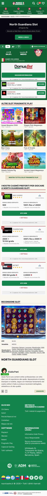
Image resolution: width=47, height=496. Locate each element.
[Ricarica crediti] (7, 46)
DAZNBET (21, 352)
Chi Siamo (5, 409)
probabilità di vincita (27, 493)
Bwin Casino (29, 349)
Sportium (28, 351)
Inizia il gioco (23, 37)
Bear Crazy (5, 148)
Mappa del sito (6, 424)
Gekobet (14, 352)
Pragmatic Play (24, 28)
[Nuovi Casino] (18, 3)
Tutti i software (6, 450)
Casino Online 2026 (18, 12)
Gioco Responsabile (32, 438)
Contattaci (5, 420)
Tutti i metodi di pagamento (35, 411)
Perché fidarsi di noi (8, 417)
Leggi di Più (40, 391)
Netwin (41, 351)
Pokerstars (15, 347)
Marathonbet (36, 347)
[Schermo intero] (3, 46)
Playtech (4, 432)
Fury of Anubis (29, 148)
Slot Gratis (29, 12)
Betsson (22, 347)
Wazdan (4, 436)
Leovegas (28, 347)
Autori (3, 413)
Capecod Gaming (7, 447)
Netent (4, 439)
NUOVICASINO (5, 16)
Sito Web (41, 84)
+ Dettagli (23, 218)
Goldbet (24, 354)
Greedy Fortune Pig (8, 170)
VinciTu (39, 352)
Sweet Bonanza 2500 (9, 125)
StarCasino (20, 349)
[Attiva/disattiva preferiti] (43, 3)
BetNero (21, 351)
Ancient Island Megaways (34, 170)
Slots (12, 16)
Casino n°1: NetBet (40, 12)
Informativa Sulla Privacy (34, 434)
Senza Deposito (6, 12)
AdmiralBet (36, 349)
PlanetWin (33, 352)
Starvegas (15, 351)
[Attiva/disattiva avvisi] (34, 3)
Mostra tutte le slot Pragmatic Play (23, 177)
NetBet (19, 354)
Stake (27, 352)
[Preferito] (19, 46)
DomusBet (34, 351)
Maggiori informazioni (23, 75)
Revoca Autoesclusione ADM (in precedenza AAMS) (35, 442)
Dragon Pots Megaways (33, 125)
